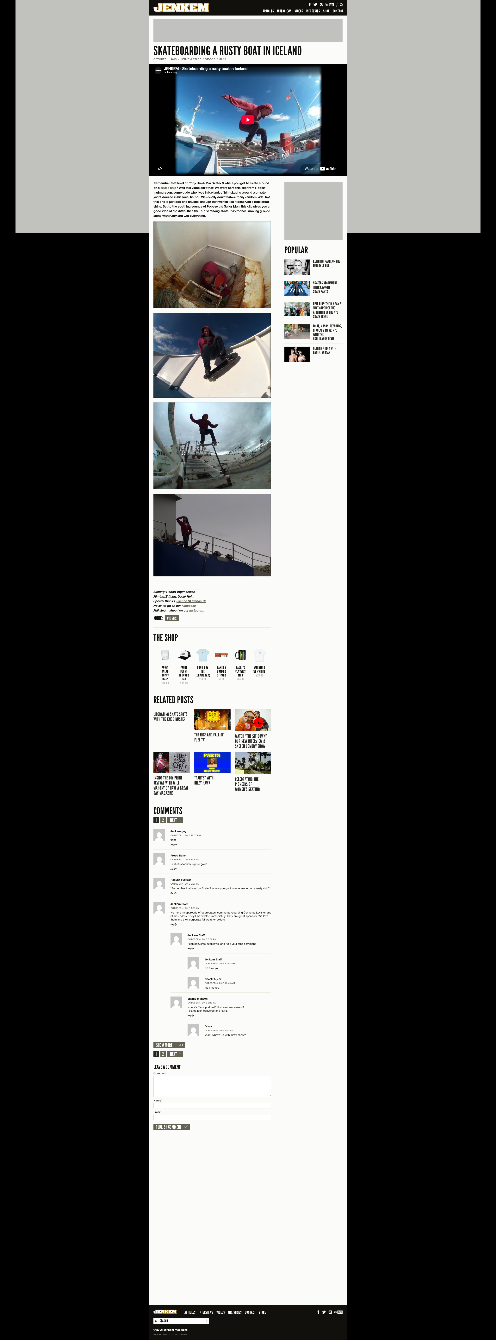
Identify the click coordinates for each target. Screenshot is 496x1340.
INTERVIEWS (284, 11)
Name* (157, 1100)
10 (222, 59)
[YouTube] (329, 5)
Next (173, 820)
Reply (173, 844)
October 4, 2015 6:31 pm (202, 939)
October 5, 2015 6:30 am (219, 1030)
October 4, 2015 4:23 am (185, 908)
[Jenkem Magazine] (181, 8)
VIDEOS (299, 11)
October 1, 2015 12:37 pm (185, 835)
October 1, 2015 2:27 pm (185, 883)
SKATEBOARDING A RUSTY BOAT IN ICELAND (227, 50)
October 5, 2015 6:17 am (202, 1002)
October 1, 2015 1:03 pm (185, 859)
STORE (262, 1312)
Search (156, 1321)
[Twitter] (315, 5)
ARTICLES (268, 11)
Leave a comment (167, 1067)
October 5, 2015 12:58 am (220, 963)
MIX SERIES (313, 11)
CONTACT (338, 11)
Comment (160, 1073)
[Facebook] (309, 5)
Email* (157, 1112)
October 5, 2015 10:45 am (220, 983)
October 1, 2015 (165, 59)
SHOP (326, 11)
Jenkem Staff (191, 59)
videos (172, 618)
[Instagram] (321, 5)
